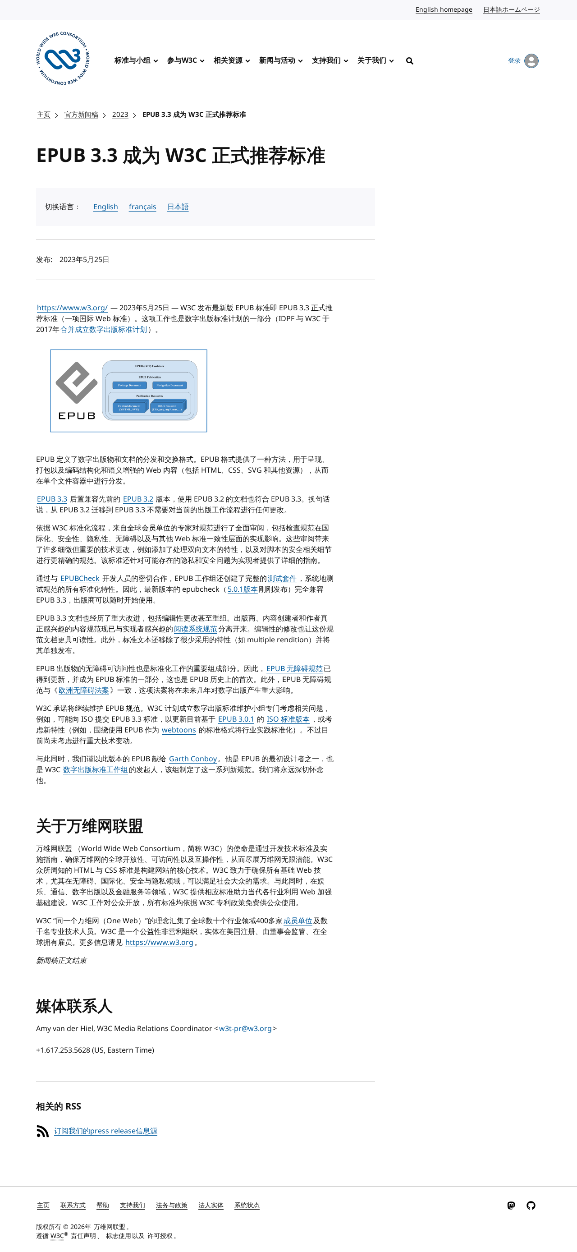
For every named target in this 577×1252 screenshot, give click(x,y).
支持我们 (326, 60)
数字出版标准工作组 (95, 769)
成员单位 (298, 921)
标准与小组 (132, 60)
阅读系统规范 (195, 629)
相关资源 (228, 60)
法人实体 (211, 1205)
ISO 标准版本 (288, 719)
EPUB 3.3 (52, 499)
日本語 (178, 207)
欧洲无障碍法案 (84, 690)
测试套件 (282, 578)
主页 (43, 115)
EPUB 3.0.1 (236, 719)
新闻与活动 (277, 60)
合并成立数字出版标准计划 (103, 329)
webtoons (179, 730)
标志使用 (118, 1236)
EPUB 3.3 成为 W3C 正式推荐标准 (194, 115)
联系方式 (73, 1205)
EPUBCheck (80, 578)
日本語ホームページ (512, 9)
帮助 (102, 1205)
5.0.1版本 (243, 589)
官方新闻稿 (81, 115)
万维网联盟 (109, 1227)
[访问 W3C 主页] (63, 60)
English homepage (444, 9)
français (142, 207)
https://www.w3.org (159, 942)
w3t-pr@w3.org (245, 1028)
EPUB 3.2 (138, 499)
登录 (514, 60)
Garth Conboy (193, 759)
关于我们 (371, 60)
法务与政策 (172, 1205)
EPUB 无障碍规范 (294, 668)
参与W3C (182, 60)
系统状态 (247, 1205)
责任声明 (83, 1236)
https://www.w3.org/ (72, 308)
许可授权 (160, 1236)
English (105, 207)
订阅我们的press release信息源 (105, 1131)
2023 (120, 115)
